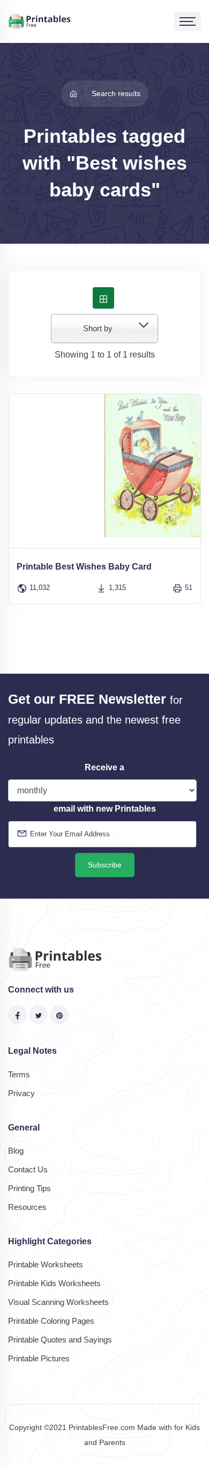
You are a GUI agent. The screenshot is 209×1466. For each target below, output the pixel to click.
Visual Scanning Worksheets (58, 1302)
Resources (27, 1207)
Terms (19, 1074)
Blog (16, 1150)
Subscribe (105, 864)
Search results (116, 93)
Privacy (21, 1093)
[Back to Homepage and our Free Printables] (73, 93)
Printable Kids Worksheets (54, 1283)
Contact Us (28, 1169)
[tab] (103, 298)
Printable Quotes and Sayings (60, 1339)
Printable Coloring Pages (51, 1320)
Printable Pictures (39, 1358)
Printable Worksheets (45, 1264)
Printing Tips (29, 1188)
